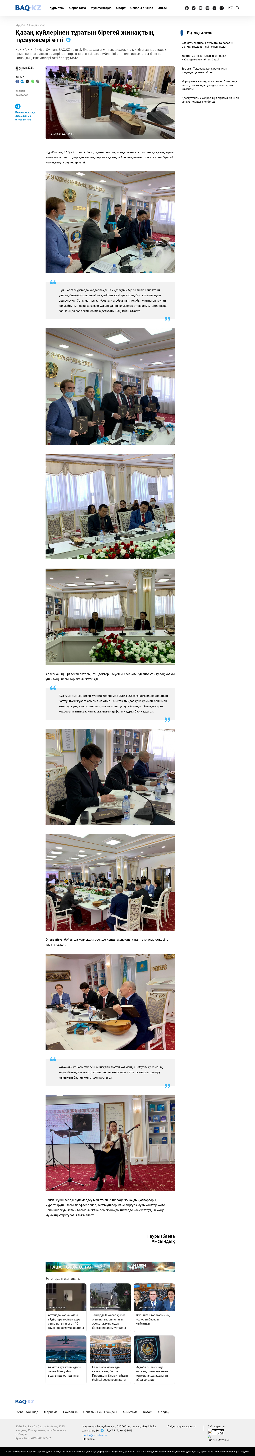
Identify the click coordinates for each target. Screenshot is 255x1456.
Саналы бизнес (141, 8)
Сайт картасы (216, 1426)
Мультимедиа (101, 8)
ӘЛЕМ (162, 8)
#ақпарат (21, 95)
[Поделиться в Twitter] (27, 81)
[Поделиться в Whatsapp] (32, 81)
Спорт (121, 8)
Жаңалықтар (37, 25)
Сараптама (77, 8)
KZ (230, 8)
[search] (237, 8)
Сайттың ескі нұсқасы (100, 1412)
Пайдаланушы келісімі (181, 1426)
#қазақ (20, 91)
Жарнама (50, 1412)
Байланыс (70, 1412)
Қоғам (147, 1412)
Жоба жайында (26, 1412)
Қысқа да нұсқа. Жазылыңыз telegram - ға (25, 116)
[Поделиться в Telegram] (22, 81)
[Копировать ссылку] (37, 81)
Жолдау (163, 1412)
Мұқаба (20, 25)
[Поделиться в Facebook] (17, 81)
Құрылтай (57, 8)
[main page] (28, 8)
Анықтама (130, 1412)
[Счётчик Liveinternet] (216, 1432)
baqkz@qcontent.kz (95, 1435)
